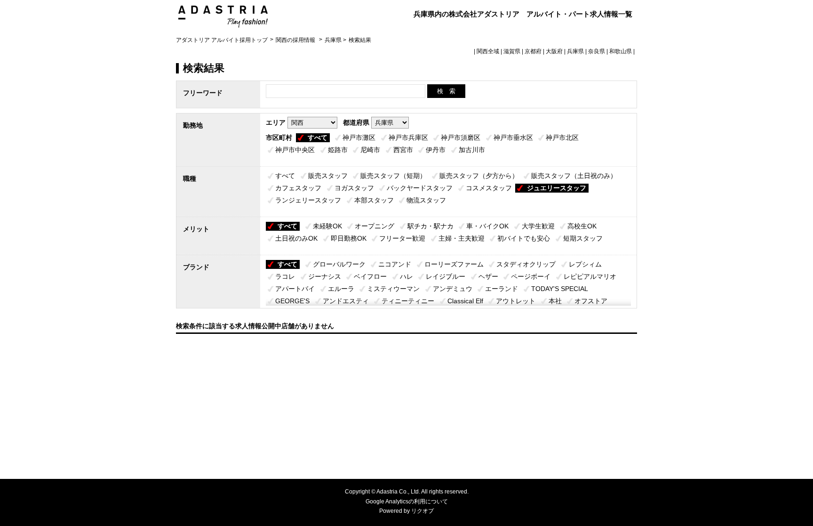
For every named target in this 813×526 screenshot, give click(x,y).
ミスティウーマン (393, 288)
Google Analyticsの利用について (407, 501)
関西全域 (488, 51)
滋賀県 (511, 51)
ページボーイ (530, 276)
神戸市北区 (562, 137)
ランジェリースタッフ (308, 200)
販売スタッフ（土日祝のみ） (574, 175)
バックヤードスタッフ (420, 188)
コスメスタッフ (489, 188)
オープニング (374, 226)
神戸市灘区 (359, 137)
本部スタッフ (374, 200)
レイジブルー (445, 276)
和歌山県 (620, 51)
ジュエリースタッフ (556, 188)
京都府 (533, 51)
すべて (317, 137)
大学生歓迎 (538, 226)
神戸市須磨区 (460, 137)
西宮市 (403, 150)
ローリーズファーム (454, 264)
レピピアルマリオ (590, 276)
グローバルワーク (339, 264)
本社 (555, 301)
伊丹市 (436, 150)
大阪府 (554, 51)
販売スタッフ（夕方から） (478, 175)
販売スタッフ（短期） (393, 175)
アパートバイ (295, 288)
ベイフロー (370, 276)
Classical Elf (465, 301)
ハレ (406, 276)
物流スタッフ (426, 200)
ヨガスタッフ (354, 188)
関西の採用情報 (296, 40)
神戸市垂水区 (513, 137)
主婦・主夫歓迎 (461, 238)
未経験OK (327, 226)
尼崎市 (370, 150)
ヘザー (488, 276)
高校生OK (582, 226)
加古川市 (472, 150)
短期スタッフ (583, 238)
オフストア (590, 301)
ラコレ (285, 276)
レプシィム (585, 264)
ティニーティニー (408, 301)
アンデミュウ (452, 288)
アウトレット (515, 301)
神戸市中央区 (295, 150)
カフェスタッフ (298, 188)
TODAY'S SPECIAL (559, 288)
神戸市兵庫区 (408, 137)
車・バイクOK (487, 226)
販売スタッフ (328, 175)
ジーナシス (324, 276)
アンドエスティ (346, 301)
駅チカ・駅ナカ (430, 226)
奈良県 (596, 51)
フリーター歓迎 (402, 238)
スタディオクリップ (526, 264)
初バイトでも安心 (523, 238)
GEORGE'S (292, 301)
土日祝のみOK (296, 238)
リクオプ (422, 511)
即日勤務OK (349, 238)
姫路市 (338, 150)
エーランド (501, 288)
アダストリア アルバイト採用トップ (222, 40)
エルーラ (341, 288)
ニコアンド (394, 264)
